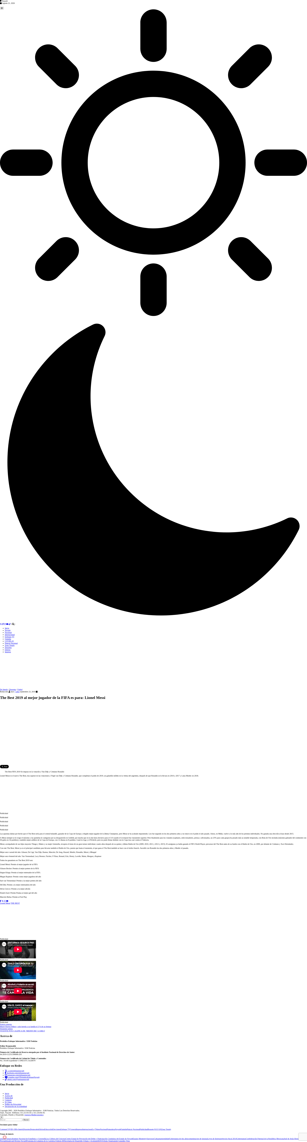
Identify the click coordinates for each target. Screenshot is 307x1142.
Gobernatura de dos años (178, 1139)
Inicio (7, 628)
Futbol (20, 690)
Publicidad (9, 1098)
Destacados (34, 1129)
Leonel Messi (5, 903)
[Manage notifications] (5, 1137)
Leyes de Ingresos (214, 1139)
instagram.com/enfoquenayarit (18, 1075)
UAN (159, 1129)
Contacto (8, 1100)
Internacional (10, 635)
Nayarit (7, 630)
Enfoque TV (9, 637)
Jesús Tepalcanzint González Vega (117, 1141)
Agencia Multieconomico (34, 1115)
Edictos (7, 650)
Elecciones (56, 1129)
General (73, 1129)
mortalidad (165, 1139)
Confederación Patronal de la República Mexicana (265, 1139)
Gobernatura (241, 1139)
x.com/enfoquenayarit (15, 1071)
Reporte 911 (152, 1129)
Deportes (8, 648)
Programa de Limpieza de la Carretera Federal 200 (45, 1141)
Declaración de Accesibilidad (16, 1106)
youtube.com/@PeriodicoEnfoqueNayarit (23, 1077)
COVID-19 (9, 641)
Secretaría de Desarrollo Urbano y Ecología (80, 1141)
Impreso (8, 652)
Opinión (8, 639)
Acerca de (8, 1096)
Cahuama (157, 1139)
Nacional (8, 632)
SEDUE (100, 1141)
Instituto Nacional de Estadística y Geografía (29, 1139)
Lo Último (96, 1129)
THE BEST (15, 903)
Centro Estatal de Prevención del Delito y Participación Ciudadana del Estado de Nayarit (99, 1139)
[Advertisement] (153, 672)
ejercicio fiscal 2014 (228, 1139)
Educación (48, 1129)
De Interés (4, 690)
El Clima (8, 1102)
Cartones (3, 1129)
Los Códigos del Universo (56, 1139)
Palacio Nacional (11, 643)
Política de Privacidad (13, 1104)
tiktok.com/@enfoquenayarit (18, 1079)
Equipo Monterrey (140, 1139)
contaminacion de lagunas (198, 1139)
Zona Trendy (10, 645)
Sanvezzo (150, 1139)
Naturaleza (111, 1129)
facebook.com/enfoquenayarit (17, 1073)
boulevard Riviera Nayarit (16, 1141)
